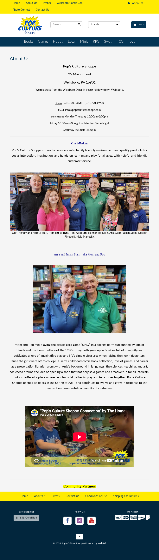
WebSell (102, 543)
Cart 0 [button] (140, 25)
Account (136, 3)
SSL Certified (27, 518)
